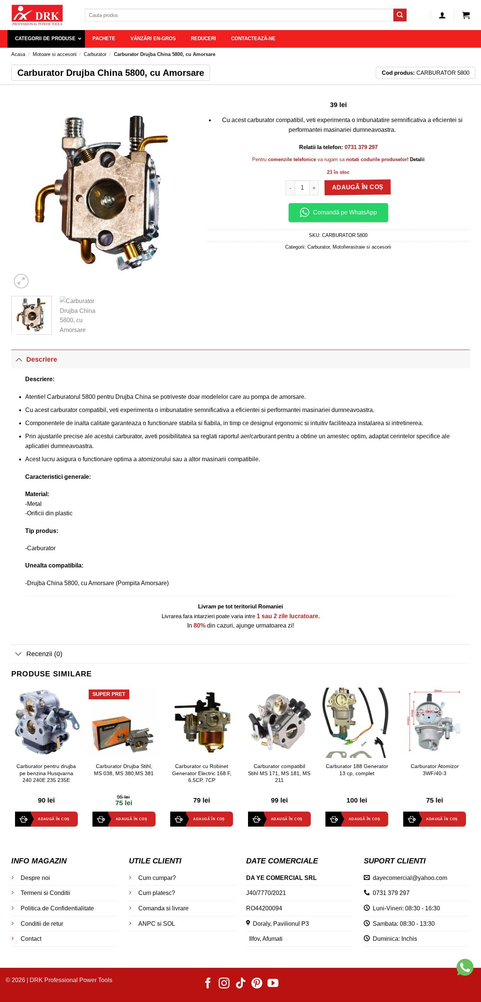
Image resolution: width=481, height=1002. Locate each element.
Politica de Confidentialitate (57, 908)
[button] (442, 15)
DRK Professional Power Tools (71, 980)
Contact (31, 939)
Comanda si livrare (163, 908)
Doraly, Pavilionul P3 (279, 924)
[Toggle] (18, 359)
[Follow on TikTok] (240, 984)
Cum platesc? (156, 893)
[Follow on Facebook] (208, 984)
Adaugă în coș (358, 188)
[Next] (182, 190)
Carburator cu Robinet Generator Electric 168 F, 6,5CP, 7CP (201, 773)
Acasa (18, 54)
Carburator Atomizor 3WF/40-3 (435, 769)
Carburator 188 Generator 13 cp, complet (357, 769)
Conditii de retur (42, 924)
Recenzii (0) (44, 654)
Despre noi (35, 878)
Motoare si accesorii (55, 54)
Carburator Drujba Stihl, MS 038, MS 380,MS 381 (124, 769)
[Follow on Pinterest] (256, 984)
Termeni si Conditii (45, 893)
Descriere (41, 359)
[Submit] (399, 15)
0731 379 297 (391, 893)
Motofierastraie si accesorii (362, 247)
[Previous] (24, 190)
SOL (169, 924)
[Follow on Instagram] (224, 984)
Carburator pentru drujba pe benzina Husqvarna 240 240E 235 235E (46, 773)
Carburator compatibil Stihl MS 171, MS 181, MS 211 (279, 773)
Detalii (417, 159)
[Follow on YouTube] (273, 984)
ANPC (147, 924)
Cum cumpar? (157, 878)
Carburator (95, 54)
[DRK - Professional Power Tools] (42, 15)
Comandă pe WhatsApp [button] (345, 212)
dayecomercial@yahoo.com (410, 878)
